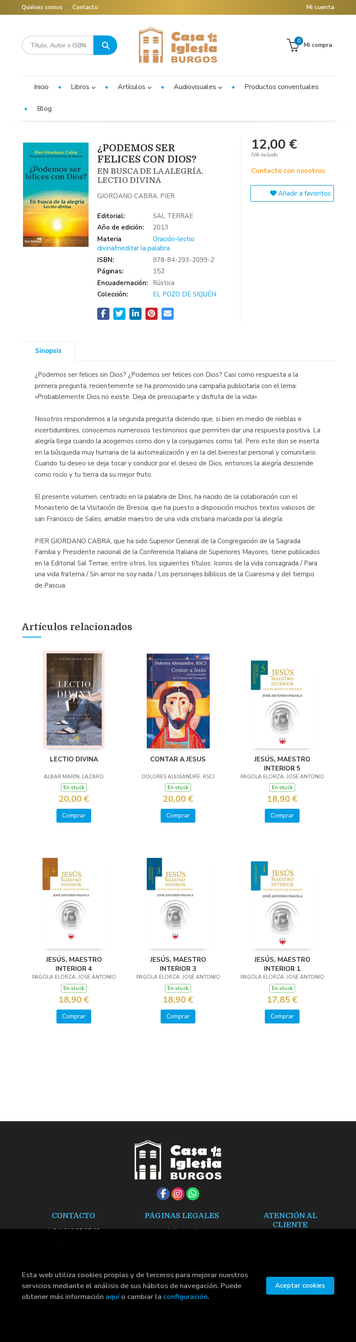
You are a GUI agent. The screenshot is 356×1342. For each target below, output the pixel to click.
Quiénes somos (42, 7)
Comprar (74, 815)
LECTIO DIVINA (74, 759)
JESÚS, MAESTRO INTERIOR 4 (74, 964)
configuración (185, 1297)
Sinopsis (48, 350)
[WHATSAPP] (192, 1193)
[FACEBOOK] (163, 1193)
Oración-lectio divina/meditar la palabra (145, 243)
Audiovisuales (196, 87)
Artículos (132, 87)
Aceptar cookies (300, 1285)
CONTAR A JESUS (178, 759)
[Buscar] (105, 45)
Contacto (85, 7)
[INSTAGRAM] (178, 1193)
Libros (81, 87)
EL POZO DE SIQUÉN (184, 294)
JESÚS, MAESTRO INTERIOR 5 (282, 763)
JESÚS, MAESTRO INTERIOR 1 (282, 964)
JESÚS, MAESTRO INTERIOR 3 (178, 964)
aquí (112, 1297)
